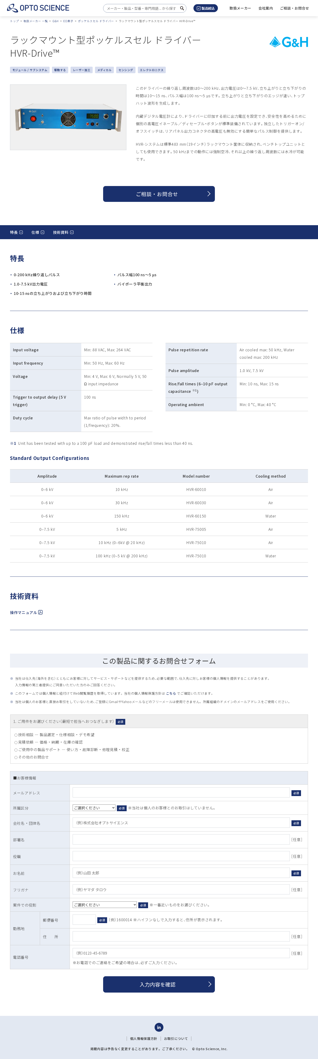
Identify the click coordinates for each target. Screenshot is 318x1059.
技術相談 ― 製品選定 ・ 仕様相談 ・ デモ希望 (56, 734)
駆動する (60, 70)
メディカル (104, 70)
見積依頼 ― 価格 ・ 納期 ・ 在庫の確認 (50, 742)
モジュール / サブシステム (29, 70)
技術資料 (61, 232)
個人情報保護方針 (143, 1038)
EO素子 (68, 21)
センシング (125, 70)
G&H (55, 21)
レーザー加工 (82, 70)
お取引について (176, 1038)
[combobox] (143, 8)
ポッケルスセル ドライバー (96, 21)
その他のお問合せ (33, 757)
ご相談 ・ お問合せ (157, 193)
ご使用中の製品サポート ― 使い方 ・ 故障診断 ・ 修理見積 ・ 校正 (74, 749)
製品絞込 (208, 8)
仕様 (35, 232)
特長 (14, 232)
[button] (265, 8)
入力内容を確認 (158, 984)
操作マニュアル (23, 612)
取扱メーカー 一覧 (36, 21)
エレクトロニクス (151, 70)
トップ (14, 21)
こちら (171, 693)
